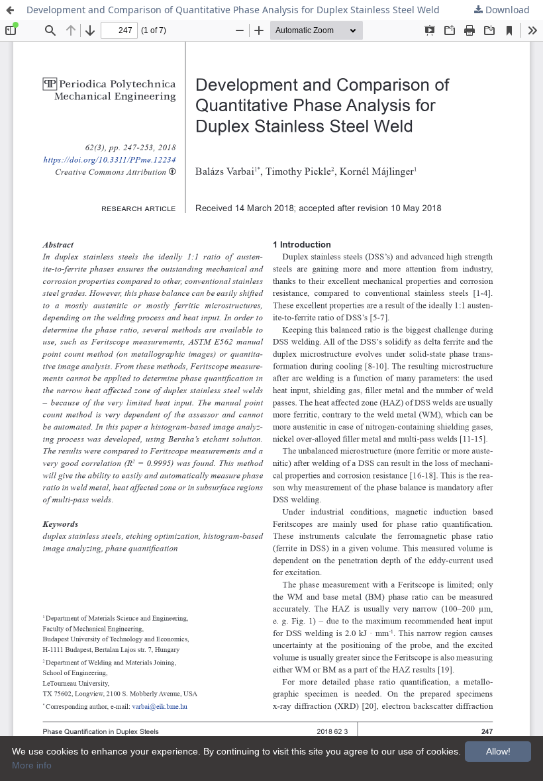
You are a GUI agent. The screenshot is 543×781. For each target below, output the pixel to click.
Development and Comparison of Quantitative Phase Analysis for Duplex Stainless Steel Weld (233, 9)
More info (32, 765)
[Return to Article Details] (10, 10)
